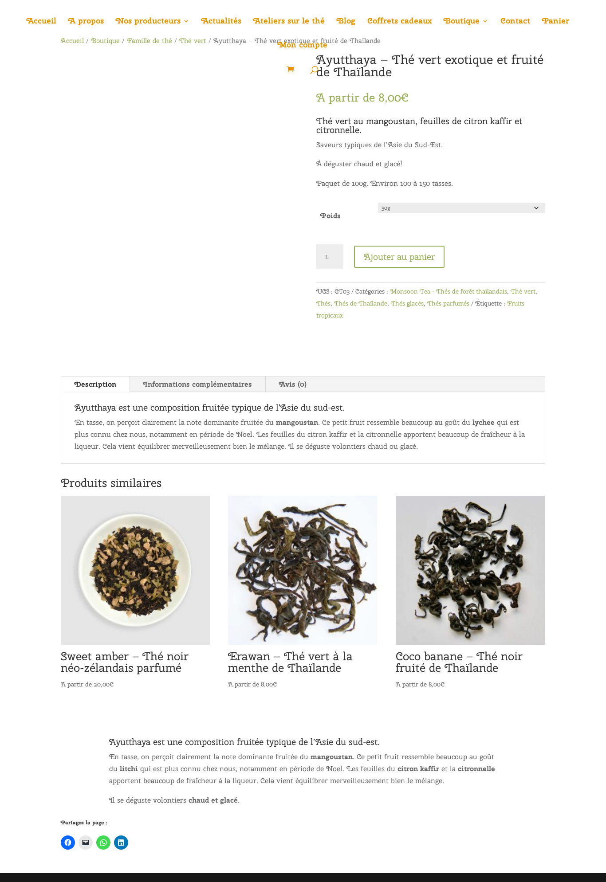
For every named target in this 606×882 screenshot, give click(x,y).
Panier (555, 22)
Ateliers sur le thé (289, 22)
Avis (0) (293, 384)
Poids (330, 215)
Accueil (41, 22)
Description (95, 384)
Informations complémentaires (197, 384)
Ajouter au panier (399, 257)
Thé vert (523, 291)
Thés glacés (407, 303)
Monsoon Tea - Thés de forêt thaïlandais (448, 291)
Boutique (462, 22)
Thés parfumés (448, 303)
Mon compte (302, 46)
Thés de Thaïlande (360, 303)
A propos (86, 22)
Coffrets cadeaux (399, 22)
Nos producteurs (148, 22)
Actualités (221, 22)
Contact (515, 22)
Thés (323, 303)
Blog (346, 22)
